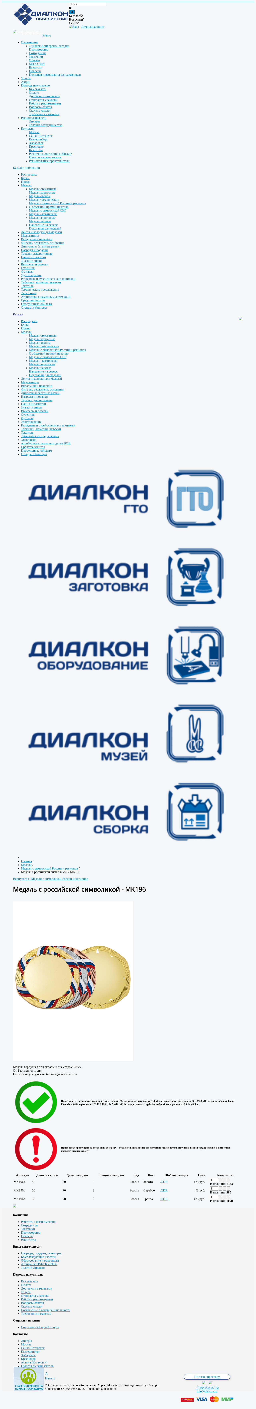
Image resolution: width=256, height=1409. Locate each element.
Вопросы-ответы (32, 1303)
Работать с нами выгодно (38, 1221)
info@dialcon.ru (207, 1391)
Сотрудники (29, 1225)
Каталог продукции (26, 167)
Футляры (27, 271)
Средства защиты (33, 300)
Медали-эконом (39, 196)
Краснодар (28, 1358)
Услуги (26, 1292)
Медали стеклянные (42, 189)
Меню (47, 35)
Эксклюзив (28, 293)
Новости (27, 1236)
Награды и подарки (34, 250)
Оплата (26, 1285)
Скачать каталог (32, 1306)
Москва (26, 1344)
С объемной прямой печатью (49, 207)
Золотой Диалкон (33, 1267)
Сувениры (28, 268)
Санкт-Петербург (33, 1348)
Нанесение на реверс (43, 225)
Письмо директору (207, 1376)
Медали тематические (44, 199)
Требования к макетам (36, 1313)
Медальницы (30, 235)
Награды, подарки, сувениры (41, 1253)
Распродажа (29, 174)
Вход (75, 26)
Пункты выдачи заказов (37, 1366)
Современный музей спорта (40, 1327)
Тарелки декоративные (36, 253)
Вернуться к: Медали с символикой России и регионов (50, 878)
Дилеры (26, 1340)
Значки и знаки (31, 260)
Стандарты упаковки (35, 1295)
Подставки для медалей (45, 228)
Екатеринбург (30, 1351)
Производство (30, 1232)
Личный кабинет (92, 26)
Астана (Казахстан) (34, 1362)
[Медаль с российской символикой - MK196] (73, 1060)
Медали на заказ (40, 221)
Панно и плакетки (33, 257)
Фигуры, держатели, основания (42, 242)
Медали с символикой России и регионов (57, 203)
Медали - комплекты (43, 214)
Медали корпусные (42, 192)
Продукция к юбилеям (36, 304)
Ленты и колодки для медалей (41, 232)
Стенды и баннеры (34, 307)
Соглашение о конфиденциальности (45, 1310)
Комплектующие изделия (38, 1257)
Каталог (18, 314)
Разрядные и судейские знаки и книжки (48, 278)
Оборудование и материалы (40, 1260)
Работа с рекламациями (37, 1299)
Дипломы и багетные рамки (40, 246)
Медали (26, 185)
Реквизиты (28, 1239)
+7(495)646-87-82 (207, 1387)
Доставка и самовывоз (36, 1288)
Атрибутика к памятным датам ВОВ (46, 296)
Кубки (25, 178)
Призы (25, 181)
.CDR (164, 1181)
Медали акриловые (42, 217)
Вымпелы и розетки (34, 264)
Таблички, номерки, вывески (41, 282)
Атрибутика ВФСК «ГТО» (39, 1264)
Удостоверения (31, 275)
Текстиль (27, 286)
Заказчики (28, 1229)
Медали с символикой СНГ (47, 210)
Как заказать (29, 1281)
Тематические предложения (40, 289)
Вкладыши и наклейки (36, 239)
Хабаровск (28, 1355)
